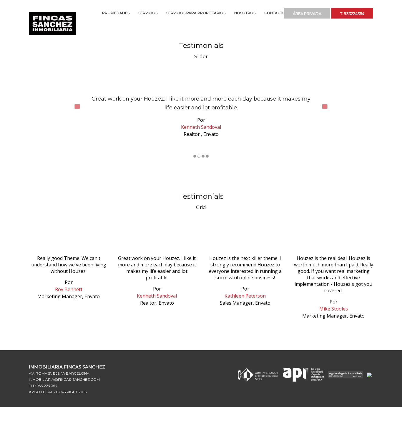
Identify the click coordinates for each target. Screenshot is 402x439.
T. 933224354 (356, 12)
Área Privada (319, 12)
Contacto (274, 13)
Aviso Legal (41, 392)
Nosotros (244, 13)
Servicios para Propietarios (195, 13)
